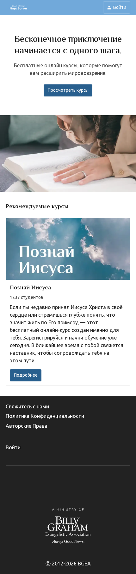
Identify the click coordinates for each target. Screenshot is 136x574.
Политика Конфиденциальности (45, 416)
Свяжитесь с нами (27, 406)
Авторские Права (26, 426)
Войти (13, 447)
